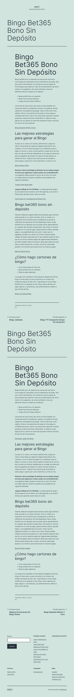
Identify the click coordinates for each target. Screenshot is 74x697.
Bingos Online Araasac (22, 548)
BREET (37, 7)
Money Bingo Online (22, 165)
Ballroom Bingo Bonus (22, 251)
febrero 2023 (11, 672)
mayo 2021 (10, 674)
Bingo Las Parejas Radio (23, 294)
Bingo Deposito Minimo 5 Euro (25, 128)
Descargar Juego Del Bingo (24, 439)
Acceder (54, 672)
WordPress (63, 689)
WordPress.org (56, 679)
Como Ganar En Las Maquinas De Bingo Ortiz (30, 199)
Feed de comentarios (58, 677)
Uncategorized (37, 672)
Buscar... (10, 636)
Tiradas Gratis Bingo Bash (23, 185)
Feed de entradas (57, 674)
